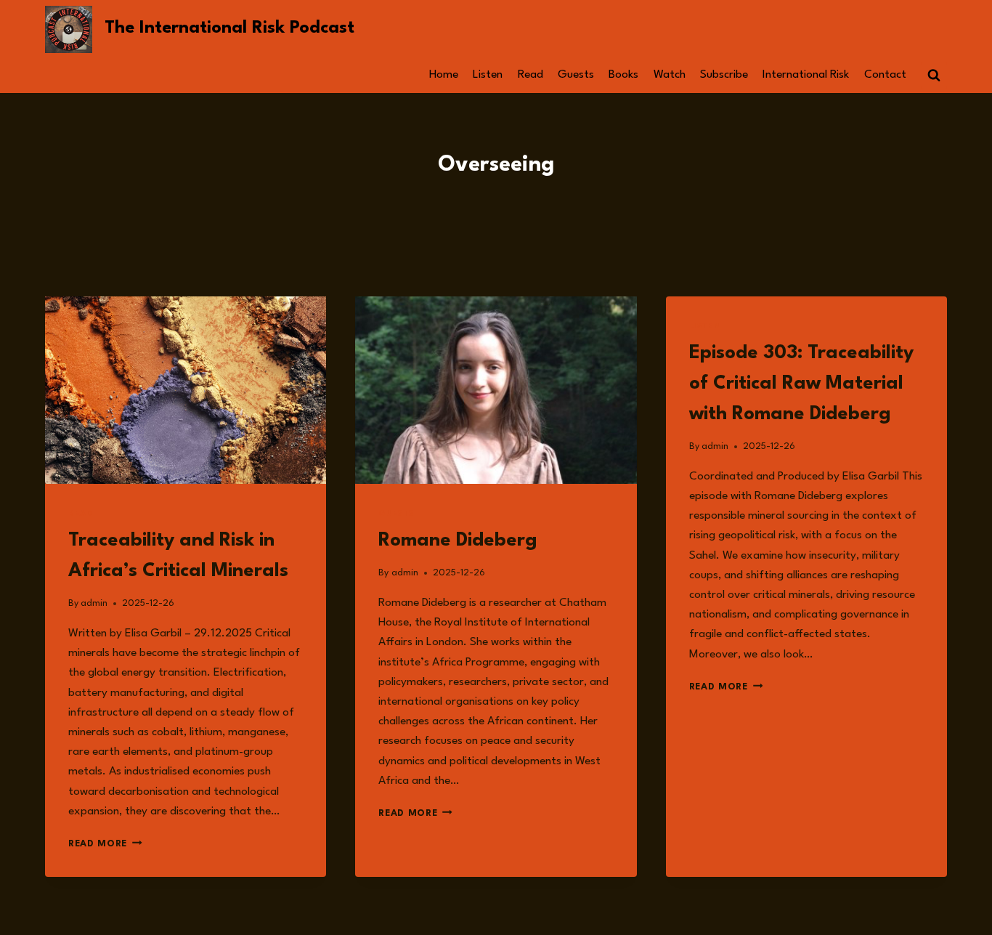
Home (443, 75)
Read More (105, 844)
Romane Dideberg (457, 540)
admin (94, 603)
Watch (670, 75)
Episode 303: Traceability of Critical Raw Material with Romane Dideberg (801, 384)
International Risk (806, 75)
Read (530, 75)
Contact (885, 75)
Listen (488, 75)
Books (623, 75)
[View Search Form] (934, 75)
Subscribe (724, 75)
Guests (576, 75)
